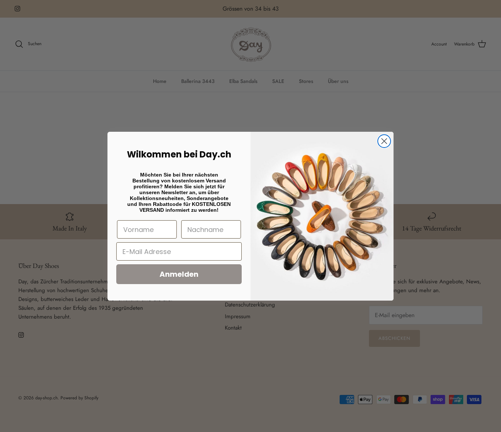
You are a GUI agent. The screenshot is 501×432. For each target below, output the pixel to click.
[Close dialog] (384, 141)
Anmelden (179, 274)
